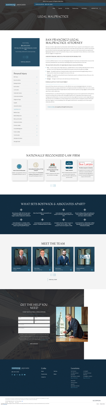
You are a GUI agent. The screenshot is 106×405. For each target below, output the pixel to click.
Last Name (36, 317)
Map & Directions (74, 378)
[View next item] (27, 57)
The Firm (55, 371)
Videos (55, 374)
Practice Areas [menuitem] (75, 8)
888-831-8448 (48, 4)
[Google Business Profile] (14, 374)
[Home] (15, 5)
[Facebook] (12, 374)
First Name (20, 317)
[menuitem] (25, 77)
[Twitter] (17, 374)
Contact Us (94, 8)
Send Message (34, 343)
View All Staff (53, 279)
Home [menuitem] (54, 8)
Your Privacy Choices (18, 401)
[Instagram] (22, 374)
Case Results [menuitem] (84, 8)
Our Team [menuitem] (67, 8)
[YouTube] (24, 374)
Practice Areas (44, 374)
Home (42, 371)
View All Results (25, 61)
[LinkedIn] (19, 374)
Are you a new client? (21, 324)
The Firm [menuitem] (60, 8)
